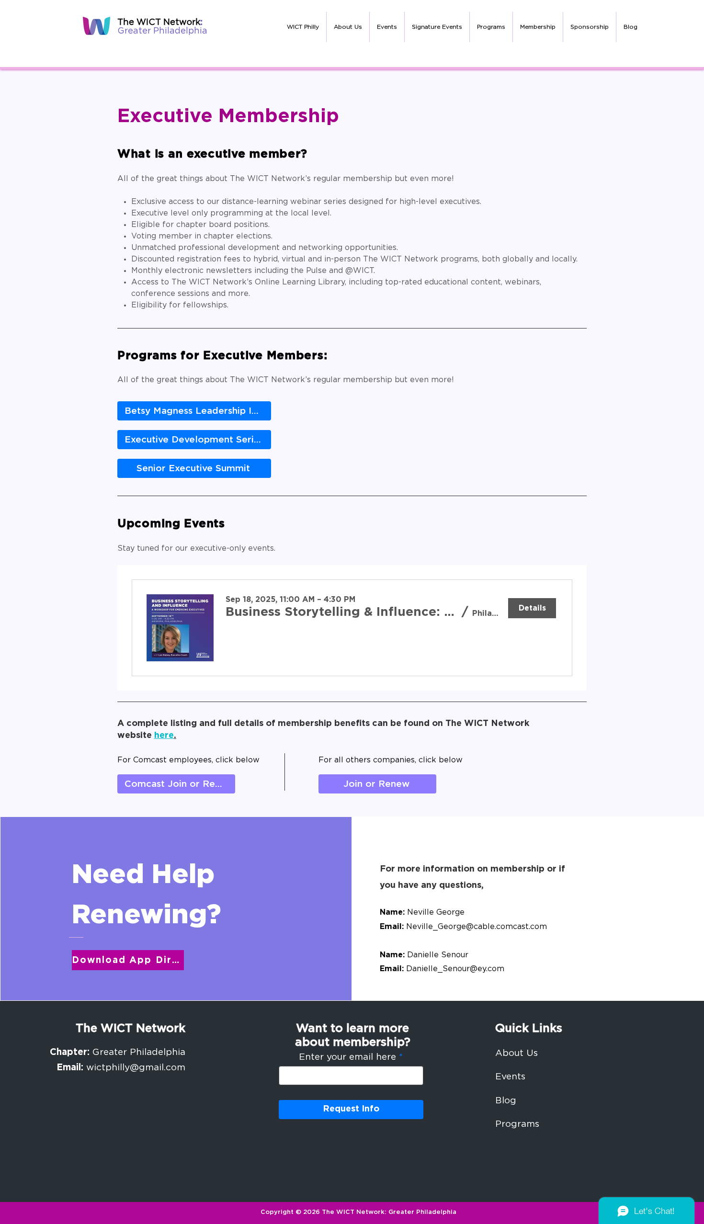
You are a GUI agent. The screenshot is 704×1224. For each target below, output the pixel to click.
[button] (348, 27)
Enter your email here (347, 1057)
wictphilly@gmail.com (135, 1067)
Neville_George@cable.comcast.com (476, 926)
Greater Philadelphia (162, 31)
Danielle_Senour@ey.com (455, 969)
